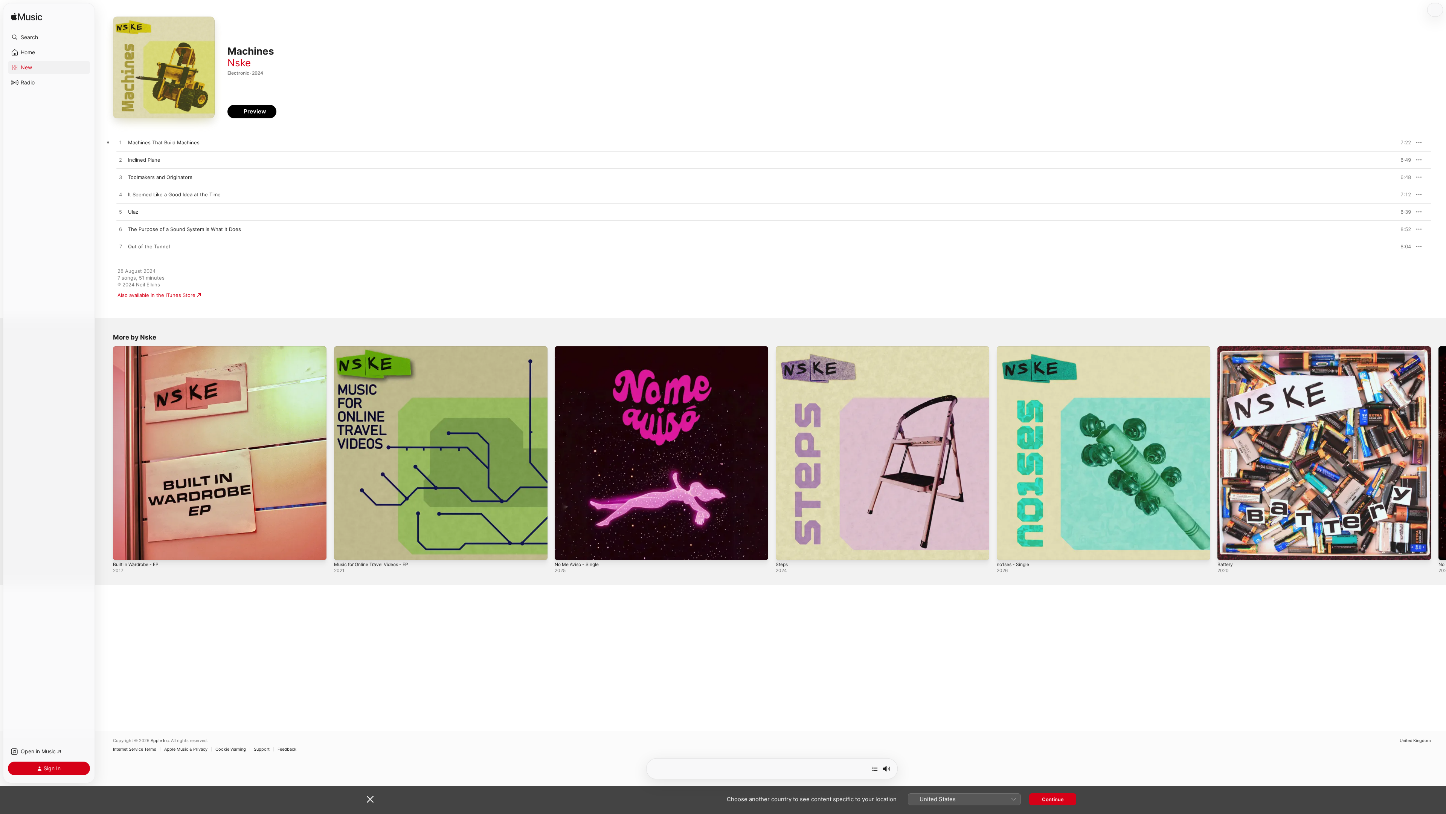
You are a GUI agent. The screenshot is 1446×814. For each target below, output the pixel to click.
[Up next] (874, 769)
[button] (49, 37)
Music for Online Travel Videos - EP (375, 349)
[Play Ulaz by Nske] (120, 212)
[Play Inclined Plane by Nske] (120, 160)
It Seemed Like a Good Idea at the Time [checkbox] (174, 194)
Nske (239, 63)
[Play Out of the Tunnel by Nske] (120, 246)
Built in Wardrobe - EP (138, 349)
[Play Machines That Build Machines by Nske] (120, 142)
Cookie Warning (230, 749)
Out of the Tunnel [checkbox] (149, 246)
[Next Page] (1438, 453)
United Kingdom (1415, 741)
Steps (782, 349)
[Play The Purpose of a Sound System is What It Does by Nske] (120, 229)
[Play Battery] (1226, 550)
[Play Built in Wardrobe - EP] (122, 550)
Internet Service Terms (134, 749)
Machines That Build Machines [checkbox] (164, 142)
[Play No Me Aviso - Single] (564, 550)
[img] (26, 17)
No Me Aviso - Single (579, 349)
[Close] (370, 799)
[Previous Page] (105, 453)
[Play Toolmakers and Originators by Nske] (120, 177)
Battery (1225, 349)
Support (262, 749)
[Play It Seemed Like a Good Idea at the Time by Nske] (120, 194)
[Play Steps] (785, 550)
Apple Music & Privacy (185, 749)
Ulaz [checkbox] (133, 212)
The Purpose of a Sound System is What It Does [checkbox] (184, 229)
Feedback (287, 749)
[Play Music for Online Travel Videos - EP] (343, 550)
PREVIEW (1402, 142)
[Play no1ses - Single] (1006, 550)
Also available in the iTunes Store (156, 295)
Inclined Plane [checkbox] (144, 160)
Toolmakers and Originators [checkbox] (160, 177)
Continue (1053, 799)
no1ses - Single (1015, 349)
